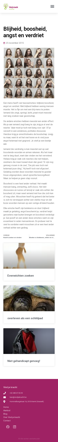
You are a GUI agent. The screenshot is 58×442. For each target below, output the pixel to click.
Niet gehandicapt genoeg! (23, 361)
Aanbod (6, 410)
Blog (5, 414)
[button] (52, 6)
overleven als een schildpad (25, 318)
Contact (7, 420)
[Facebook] (8, 426)
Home (6, 407)
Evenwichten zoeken (20, 275)
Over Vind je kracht (11, 417)
